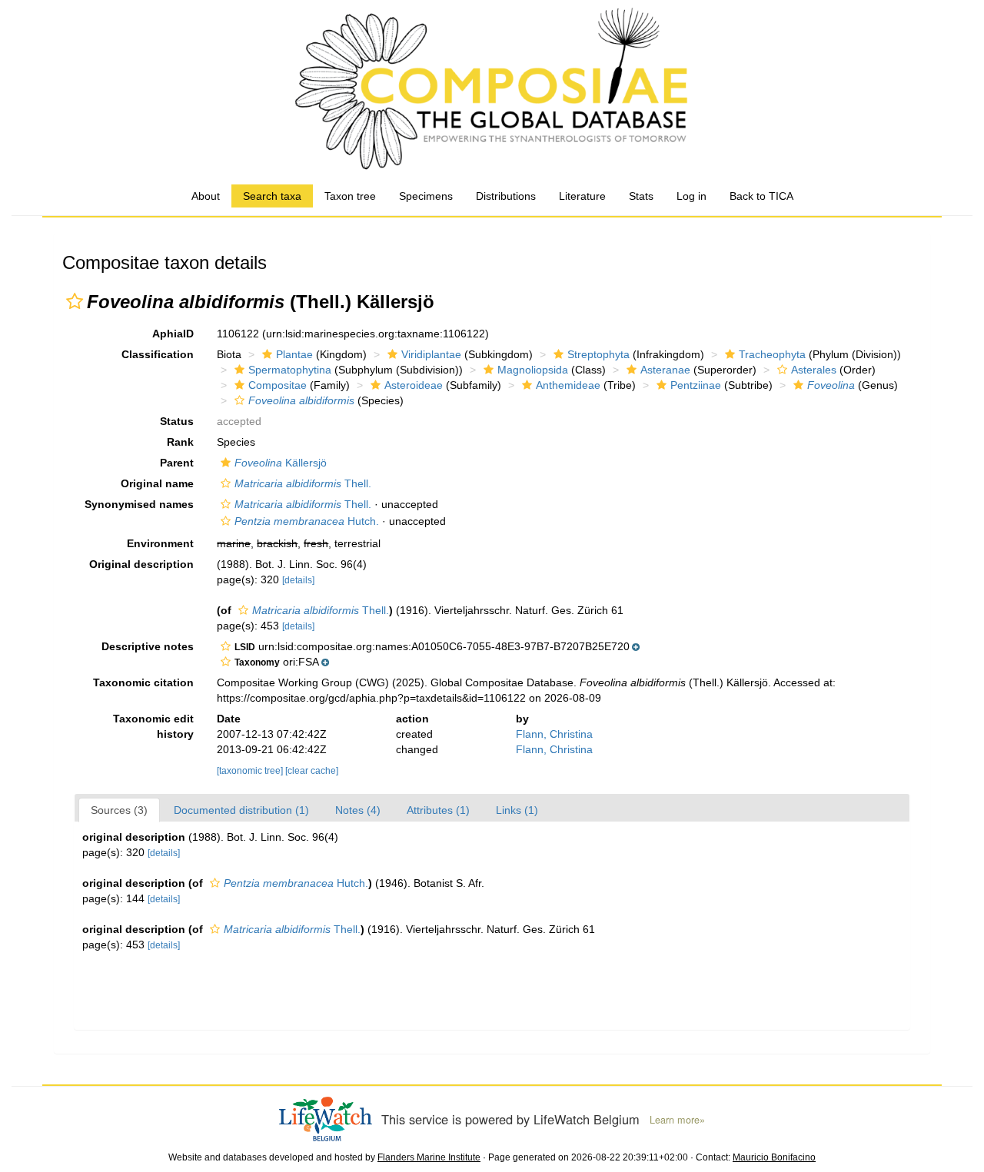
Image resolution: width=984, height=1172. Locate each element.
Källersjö (280, 463)
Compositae (277, 385)
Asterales (813, 370)
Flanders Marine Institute (428, 1157)
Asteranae (665, 370)
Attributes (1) (438, 810)
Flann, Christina (554, 734)
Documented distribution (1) (241, 810)
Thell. (302, 483)
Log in (691, 196)
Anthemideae (568, 385)
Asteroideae (413, 385)
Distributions (506, 196)
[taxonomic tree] (251, 770)
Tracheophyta (772, 354)
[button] (74, 301)
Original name (157, 483)
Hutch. (306, 521)
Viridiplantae (431, 354)
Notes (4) (358, 810)
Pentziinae (695, 385)
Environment (160, 543)
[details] (298, 580)
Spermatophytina (289, 370)
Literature (582, 196)
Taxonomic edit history (153, 726)
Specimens (426, 196)
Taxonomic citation (143, 682)
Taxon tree (350, 196)
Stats (641, 196)
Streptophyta (598, 354)
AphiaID (173, 333)
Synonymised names (139, 504)
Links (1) (517, 810)
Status (177, 421)
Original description (141, 564)
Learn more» (677, 1120)
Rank (180, 442)
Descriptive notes (147, 646)
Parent (177, 463)
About (205, 196)
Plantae (294, 354)
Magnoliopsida (532, 370)
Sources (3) (119, 810)
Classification (157, 354)
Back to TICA (761, 196)
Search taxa (272, 196)
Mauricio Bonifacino (774, 1157)
